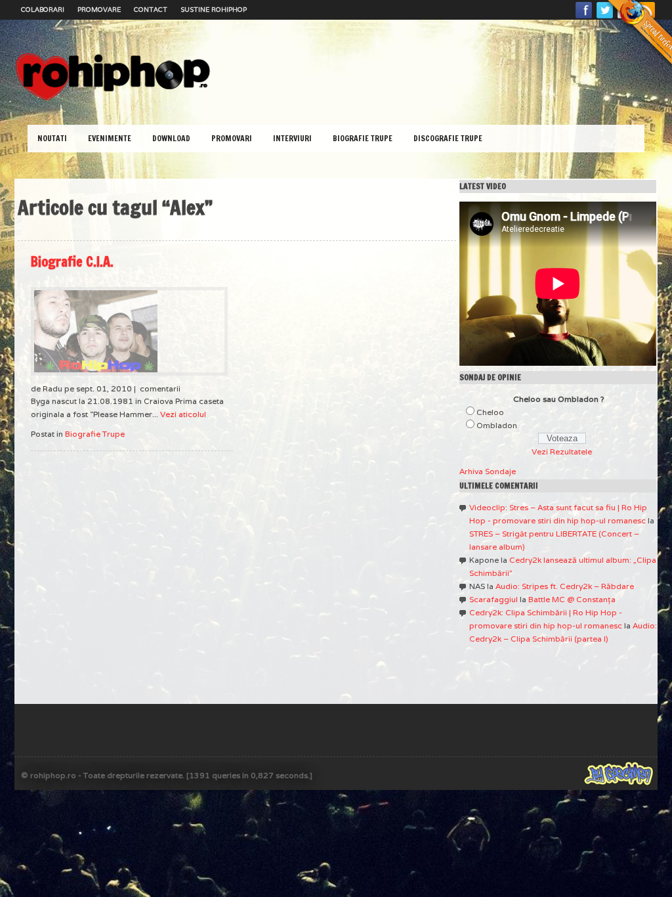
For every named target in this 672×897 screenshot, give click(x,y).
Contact (150, 9)
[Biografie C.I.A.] (129, 331)
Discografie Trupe (447, 138)
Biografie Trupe (362, 138)
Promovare (99, 9)
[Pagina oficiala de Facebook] (584, 18)
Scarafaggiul (493, 599)
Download (171, 138)
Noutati (52, 138)
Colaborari (42, 9)
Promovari (231, 138)
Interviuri (292, 138)
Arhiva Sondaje (487, 471)
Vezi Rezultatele (562, 451)
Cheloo (490, 412)
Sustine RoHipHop (213, 9)
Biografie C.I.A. (72, 261)
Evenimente (109, 138)
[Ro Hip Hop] (112, 99)
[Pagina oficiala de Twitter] (605, 18)
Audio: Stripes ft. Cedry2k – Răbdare (564, 586)
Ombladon (496, 425)
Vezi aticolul (183, 414)
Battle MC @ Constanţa (572, 599)
